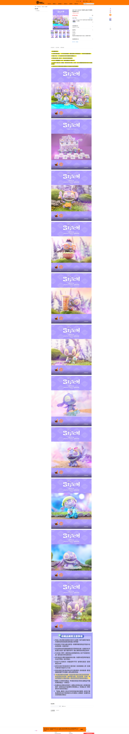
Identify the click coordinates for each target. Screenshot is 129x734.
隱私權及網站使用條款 (58, 733)
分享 (74, 41)
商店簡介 (56, 732)
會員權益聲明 (71, 733)
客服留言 (70, 732)
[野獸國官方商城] (40, 2)
